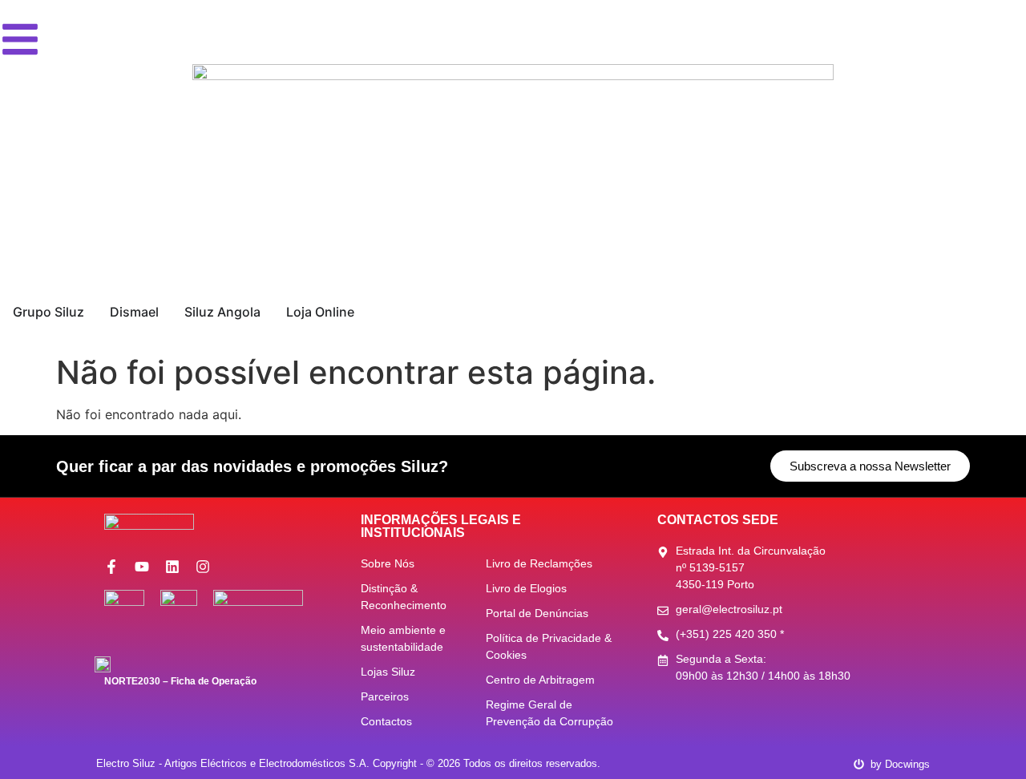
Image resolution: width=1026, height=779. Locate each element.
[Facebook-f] (111, 566)
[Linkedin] (172, 566)
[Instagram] (203, 566)
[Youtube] (142, 566)
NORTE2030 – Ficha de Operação (180, 681)
